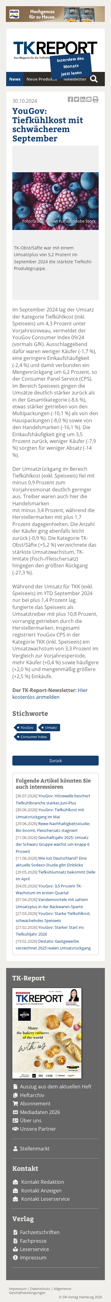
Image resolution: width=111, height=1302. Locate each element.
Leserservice (34, 1249)
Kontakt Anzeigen (41, 1190)
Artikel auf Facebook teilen (71, 102)
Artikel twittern (77, 102)
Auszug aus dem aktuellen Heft (56, 1086)
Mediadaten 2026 (40, 1112)
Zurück (55, 760)
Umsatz (51, 727)
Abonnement (35, 1103)
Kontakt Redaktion (42, 1182)
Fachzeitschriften (40, 1232)
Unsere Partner (38, 1128)
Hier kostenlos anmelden (50, 693)
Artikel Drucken (95, 102)
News (14, 79)
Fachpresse (33, 1240)
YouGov (27, 727)
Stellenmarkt (35, 1148)
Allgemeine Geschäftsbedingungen (40, 1290)
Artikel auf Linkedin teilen (83, 102)
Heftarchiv (32, 1095)
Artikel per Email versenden (89, 102)
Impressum (33, 1257)
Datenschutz (40, 1288)
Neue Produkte (42, 79)
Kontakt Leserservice (45, 1199)
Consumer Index (34, 736)
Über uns (31, 1120)
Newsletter (75, 79)
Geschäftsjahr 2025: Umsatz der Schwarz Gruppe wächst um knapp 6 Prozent (52, 844)
